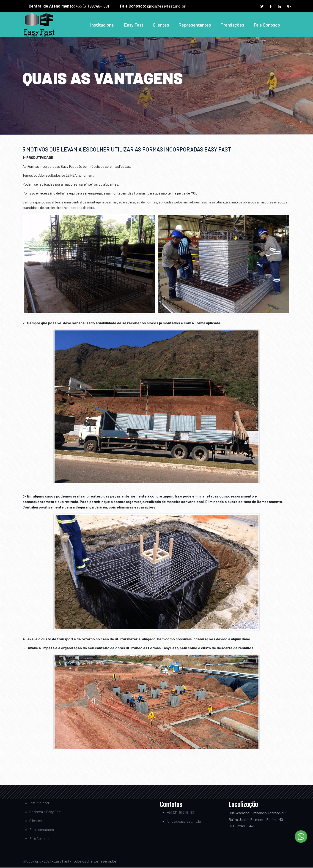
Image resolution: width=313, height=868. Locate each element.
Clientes (161, 24)
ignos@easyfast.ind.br (166, 5)
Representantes (194, 24)
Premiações (232, 24)
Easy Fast (133, 24)
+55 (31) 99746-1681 (92, 5)
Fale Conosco (267, 24)
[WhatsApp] (301, 836)
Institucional (102, 24)
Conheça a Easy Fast (45, 811)
